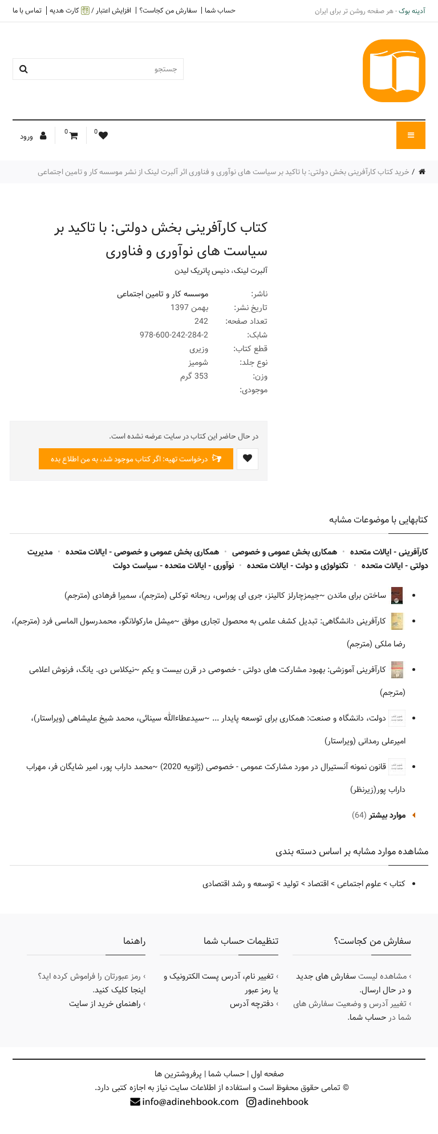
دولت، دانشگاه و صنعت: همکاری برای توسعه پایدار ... (300, 718)
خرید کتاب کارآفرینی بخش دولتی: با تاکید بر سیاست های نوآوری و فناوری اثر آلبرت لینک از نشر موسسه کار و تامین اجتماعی (223, 172)
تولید (291, 884)
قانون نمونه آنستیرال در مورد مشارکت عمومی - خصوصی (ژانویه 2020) (274, 767)
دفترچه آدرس (252, 1004)
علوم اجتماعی (359, 884)
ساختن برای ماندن (357, 595)
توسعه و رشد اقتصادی (238, 884)
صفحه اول (267, 1074)
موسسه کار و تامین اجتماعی (162, 294)
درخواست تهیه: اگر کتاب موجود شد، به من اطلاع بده (130, 459)
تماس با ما (27, 10)
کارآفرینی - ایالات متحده (389, 552)
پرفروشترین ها (178, 1074)
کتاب (397, 884)
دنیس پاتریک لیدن (202, 270)
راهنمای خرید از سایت (105, 1004)
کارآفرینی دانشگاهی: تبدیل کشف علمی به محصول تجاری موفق (285, 621)
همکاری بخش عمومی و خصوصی (284, 552)
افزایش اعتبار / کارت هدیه (90, 10)
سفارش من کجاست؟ (168, 10)
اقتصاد (317, 884)
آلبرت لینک (250, 270)
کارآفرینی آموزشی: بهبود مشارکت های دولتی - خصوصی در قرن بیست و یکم (265, 670)
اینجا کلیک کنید (120, 990)
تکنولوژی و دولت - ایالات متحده (297, 566)
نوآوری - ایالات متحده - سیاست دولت (173, 566)
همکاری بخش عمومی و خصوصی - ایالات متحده (142, 552)
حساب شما (220, 10)
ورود (27, 136)
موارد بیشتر (387, 815)
